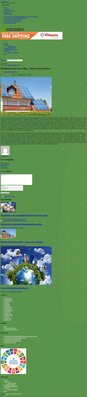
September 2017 (8, 310)
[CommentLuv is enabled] (8, 196)
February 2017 (8, 313)
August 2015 (7, 320)
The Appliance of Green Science (13, 19)
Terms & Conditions (9, 10)
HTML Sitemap (8, 14)
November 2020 (8, 300)
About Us (6, 9)
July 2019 (6, 303)
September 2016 (8, 315)
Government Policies (9, 48)
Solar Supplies (4, 167)
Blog (5, 54)
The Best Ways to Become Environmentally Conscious (21, 224)
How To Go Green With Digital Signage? (15, 18)
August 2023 (7, 298)
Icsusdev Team (6, 75)
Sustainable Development (11, 49)
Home (5, 7)
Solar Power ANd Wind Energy (12, 21)
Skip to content (5, 1)
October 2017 (7, 309)
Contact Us (7, 12)
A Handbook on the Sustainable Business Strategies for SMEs (20, 16)
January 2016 (7, 318)
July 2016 (6, 316)
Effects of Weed (5, 164)
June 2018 (7, 306)
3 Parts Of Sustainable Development (14, 288)
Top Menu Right (5, 4)
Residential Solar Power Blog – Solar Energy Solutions (22, 242)
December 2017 (8, 307)
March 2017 (7, 312)
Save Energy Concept (10, 23)
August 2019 (7, 301)
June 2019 (7, 304)
